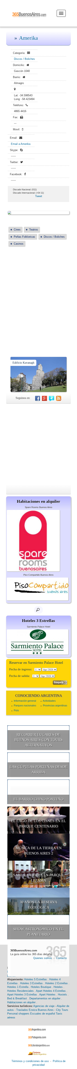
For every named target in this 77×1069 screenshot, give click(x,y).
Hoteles (58, 986)
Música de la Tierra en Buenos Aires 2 (39, 850)
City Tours (62, 1009)
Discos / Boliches (24, 58)
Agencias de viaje (43, 1006)
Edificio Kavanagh (23, 362)
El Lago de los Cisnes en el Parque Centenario (38, 823)
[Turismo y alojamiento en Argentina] (38, 1029)
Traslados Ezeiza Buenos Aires (35, 1009)
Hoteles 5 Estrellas (35, 979)
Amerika (28, 38)
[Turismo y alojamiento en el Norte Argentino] (38, 1053)
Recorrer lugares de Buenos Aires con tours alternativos (38, 740)
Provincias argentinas (55, 705)
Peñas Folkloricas (24, 236)
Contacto (61, 958)
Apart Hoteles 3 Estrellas (22, 994)
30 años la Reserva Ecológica (38, 904)
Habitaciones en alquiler (21, 1002)
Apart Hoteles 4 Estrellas (51, 990)
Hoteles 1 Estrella (17, 986)
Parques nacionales (25, 705)
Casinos (18, 243)
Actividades (49, 700)
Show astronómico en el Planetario (38, 931)
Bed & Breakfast (17, 998)
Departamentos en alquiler (44, 998)
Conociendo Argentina (38, 695)
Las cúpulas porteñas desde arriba (38, 769)
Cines (17, 229)
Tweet (38, 196)
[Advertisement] (38, 291)
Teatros (33, 229)
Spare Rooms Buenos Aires (38, 507)
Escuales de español (42, 1013)
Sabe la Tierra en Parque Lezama (38, 877)
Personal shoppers (18, 1013)
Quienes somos (42, 958)
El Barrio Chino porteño (38, 799)
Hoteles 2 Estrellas (56, 983)
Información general (25, 700)
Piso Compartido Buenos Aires (38, 575)
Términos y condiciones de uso (30, 1061)
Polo (16, 710)
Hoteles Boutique (41, 986)
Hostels (62, 994)
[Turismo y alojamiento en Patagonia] (38, 1037)
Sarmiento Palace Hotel (38, 626)
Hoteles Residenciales (20, 990)
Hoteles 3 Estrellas (31, 983)
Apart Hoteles (47, 994)
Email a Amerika (20, 143)
